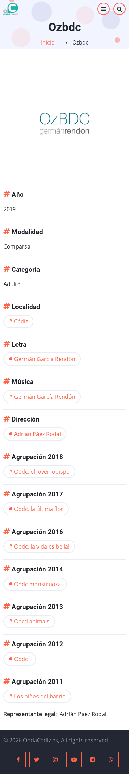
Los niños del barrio (40, 696)
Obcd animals (32, 621)
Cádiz (21, 321)
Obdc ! (22, 659)
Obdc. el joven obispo (42, 471)
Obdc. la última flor (38, 509)
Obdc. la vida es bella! (41, 546)
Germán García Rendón (44, 359)
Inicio (48, 42)
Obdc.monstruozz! (38, 584)
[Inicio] (10, 9)
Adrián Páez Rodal (37, 434)
